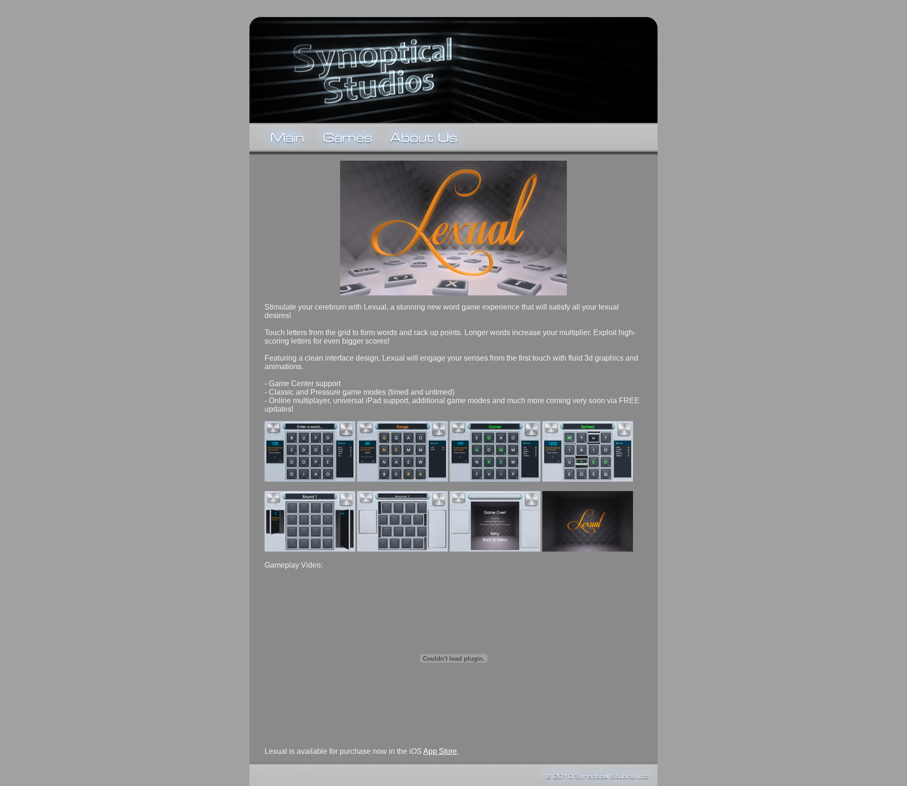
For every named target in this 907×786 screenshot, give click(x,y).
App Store (440, 751)
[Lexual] (310, 479)
